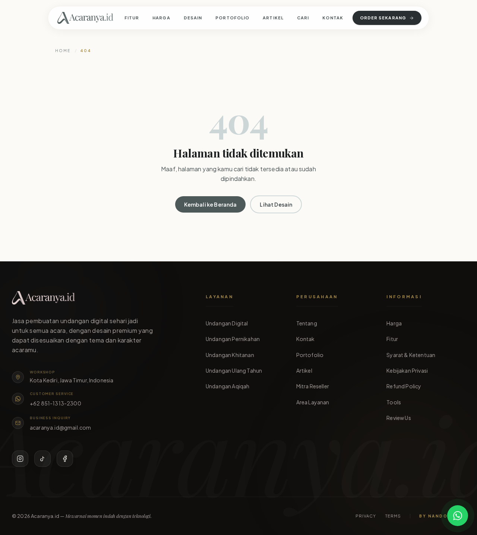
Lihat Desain (276, 204)
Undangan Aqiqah (227, 386)
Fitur (131, 17)
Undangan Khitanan (230, 354)
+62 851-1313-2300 (55, 403)
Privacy (366, 515)
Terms (393, 515)
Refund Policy (403, 386)
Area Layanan (312, 402)
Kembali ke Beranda (210, 204)
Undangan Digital (227, 323)
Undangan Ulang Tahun (234, 370)
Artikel (273, 17)
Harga (161, 17)
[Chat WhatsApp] (457, 515)
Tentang (306, 323)
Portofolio (232, 17)
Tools (393, 402)
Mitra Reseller (312, 386)
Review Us (398, 417)
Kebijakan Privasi (407, 370)
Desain (193, 17)
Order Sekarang (383, 17)
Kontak (332, 17)
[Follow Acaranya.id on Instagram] (20, 458)
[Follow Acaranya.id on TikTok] (42, 458)
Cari (303, 17)
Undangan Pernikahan (233, 338)
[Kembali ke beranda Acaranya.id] (85, 18)
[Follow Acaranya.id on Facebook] (65, 458)
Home (62, 50)
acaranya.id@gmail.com (60, 427)
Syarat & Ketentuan (410, 354)
